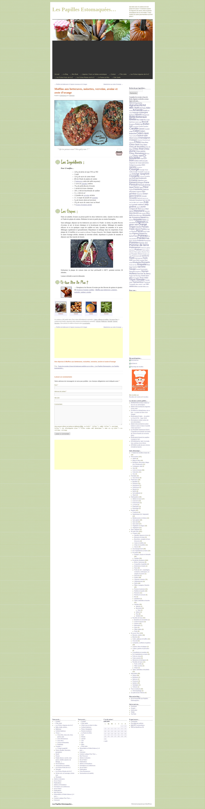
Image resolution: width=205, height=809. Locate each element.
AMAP (134, 458)
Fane (146, 182)
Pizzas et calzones (139, 589)
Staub (134, 495)
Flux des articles (137, 723)
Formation (134, 476)
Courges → (59, 746)
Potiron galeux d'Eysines (140, 252)
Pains (136, 627)
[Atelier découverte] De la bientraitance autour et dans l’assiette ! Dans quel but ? (140, 426)
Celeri (136, 131)
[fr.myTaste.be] (140, 360)
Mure (141, 215)
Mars (82, 744)
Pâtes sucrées (138, 666)
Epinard (132, 182)
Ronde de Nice (133, 264)
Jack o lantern (140, 202)
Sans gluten (136, 520)
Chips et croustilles (139, 545)
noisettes (84, 184)
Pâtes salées (138, 629)
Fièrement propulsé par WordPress (141, 804)
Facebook (134, 706)
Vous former (136, 478)
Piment (141, 233)
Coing (131, 165)
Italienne (135, 679)
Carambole (135, 126)
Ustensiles (136, 472)
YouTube (133, 714)
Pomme (133, 242)
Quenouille (138, 256)
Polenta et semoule (139, 595)
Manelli (135, 489)
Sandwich (137, 598)
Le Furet (135, 504)
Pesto (136, 631)
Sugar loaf (132, 276)
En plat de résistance (139, 560)
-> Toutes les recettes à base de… (141, 453)
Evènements (136, 502)
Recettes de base (138, 618)
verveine (86, 195)
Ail (140, 105)
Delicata (135, 178)
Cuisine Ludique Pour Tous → (62, 798)
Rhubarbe (137, 262)
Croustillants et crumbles (140, 652)
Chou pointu (140, 151)
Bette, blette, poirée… (62, 727)
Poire (135, 236)
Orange (115, 321)
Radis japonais (138, 258)
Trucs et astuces (135, 689)
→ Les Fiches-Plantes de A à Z (84, 77)
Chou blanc (143, 145)
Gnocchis (137, 575)
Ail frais (143, 108)
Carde (141, 126)
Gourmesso (136, 485)
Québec (135, 683)
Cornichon (139, 167)
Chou (137, 142)
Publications (57, 783)
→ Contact (112, 74)
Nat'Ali (134, 491)
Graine (137, 196)
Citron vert (138, 161)
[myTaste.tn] (140, 363)
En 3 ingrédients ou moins (140, 550)
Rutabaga (60, 744)
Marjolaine (139, 210)
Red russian (140, 260)
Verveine (57, 323)
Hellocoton (134, 710)
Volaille (138, 616)
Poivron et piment (86, 731)
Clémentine (145, 163)
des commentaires (138, 725)
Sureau (138, 276)
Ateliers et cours (137, 499)
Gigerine (138, 191)
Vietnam (135, 687)
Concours (135, 501)
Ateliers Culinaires (59, 779)
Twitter (133, 712)
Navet (143, 217)
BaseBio (135, 481)
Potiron (138, 249)
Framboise (137, 189)
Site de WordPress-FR (137, 727)
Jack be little (146, 200)
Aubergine (143, 112)
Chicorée (131, 142)
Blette (132, 119)
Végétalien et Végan (138, 526)
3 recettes (145, 397)
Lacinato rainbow (137, 204)
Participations (135, 497)
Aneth (145, 110)
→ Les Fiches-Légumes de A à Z (139, 74)
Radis (132, 258)
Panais (145, 226)
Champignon (144, 137)
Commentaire (58, 404)
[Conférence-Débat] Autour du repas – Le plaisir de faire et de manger (140, 412)
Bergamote (145, 115)
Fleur (146, 187)
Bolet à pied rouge (136, 122)
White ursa (145, 286)
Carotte (133, 128)
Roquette (142, 264)
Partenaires (134, 479)
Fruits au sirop (137, 656)
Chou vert (138, 155)
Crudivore (135, 512)
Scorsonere (143, 269)
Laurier (143, 207)
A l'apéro (135, 533)
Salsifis (135, 267)
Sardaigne (136, 685)
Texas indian (144, 278)
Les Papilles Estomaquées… (84, 9)
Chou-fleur (144, 142)
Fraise (131, 189)
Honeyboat (138, 200)
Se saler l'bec (135, 531)
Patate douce (135, 229)
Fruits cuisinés (137, 658)
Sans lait (135, 522)
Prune (134, 256)
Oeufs (136, 583)
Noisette (110, 321)
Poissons (137, 593)
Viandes (136, 604)
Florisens (135, 483)
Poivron (140, 240)
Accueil (57, 74)
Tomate (140, 279)
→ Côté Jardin (116, 77)
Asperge (135, 112)
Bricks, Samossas (139, 562)
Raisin (134, 260)
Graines (136, 623)
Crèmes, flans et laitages (140, 646)
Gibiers (138, 612)
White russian (138, 286)
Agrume (98, 321)
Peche (133, 231)
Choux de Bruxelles (63, 742)
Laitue (137, 207)
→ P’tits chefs (122, 74)
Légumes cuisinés (139, 579)
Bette (132, 116)
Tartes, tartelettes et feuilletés (141, 669)
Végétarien (136, 527)
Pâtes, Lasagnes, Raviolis (141, 585)
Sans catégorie (135, 529)
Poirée (141, 238)
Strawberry (138, 271)
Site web (56, 398)
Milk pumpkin (142, 213)
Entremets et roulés (139, 566)
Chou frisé (138, 148)
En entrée (135, 552)
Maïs (131, 213)
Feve (136, 187)
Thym (132, 279)
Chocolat (135, 641)
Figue (141, 187)
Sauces (136, 547)
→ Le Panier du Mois (102, 77)
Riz (135, 597)
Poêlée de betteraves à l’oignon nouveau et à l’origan (70, 84)
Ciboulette (138, 157)
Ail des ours (137, 106)
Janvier (83, 738)
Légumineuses (138, 581)
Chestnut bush (146, 140)
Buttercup (139, 124)
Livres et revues (137, 470)
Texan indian (136, 277)
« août (105, 741)
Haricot (139, 198)
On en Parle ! (58, 781)
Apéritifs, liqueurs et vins (141, 535)
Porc (137, 614)
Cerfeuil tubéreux (61, 731)
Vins (134, 474)
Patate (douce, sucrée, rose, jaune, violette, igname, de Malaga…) (64, 760)
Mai (82, 742)
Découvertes (134, 456)
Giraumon (140, 194)
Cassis (141, 129)
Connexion (134, 721)
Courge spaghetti (140, 173)
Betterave (104, 321)
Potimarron (134, 247)
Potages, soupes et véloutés (142, 554)
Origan (132, 227)
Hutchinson (136, 487)
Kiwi (130, 204)
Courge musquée (138, 172)
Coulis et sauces (139, 621)
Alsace (134, 675)
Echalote (133, 180)
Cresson (142, 176)
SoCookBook (136, 493)
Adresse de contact (60, 391)
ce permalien (86, 323)
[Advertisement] (102, 57)
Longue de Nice (135, 209)
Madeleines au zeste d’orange (113, 84)
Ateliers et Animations (60, 785)
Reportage (136, 508)
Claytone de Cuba (135, 163)
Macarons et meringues (139, 660)
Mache (143, 209)
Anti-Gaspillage (137, 691)
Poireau (143, 235)
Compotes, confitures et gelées (141, 643)
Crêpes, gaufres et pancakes (141, 648)
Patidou (144, 229)
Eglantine (140, 180)
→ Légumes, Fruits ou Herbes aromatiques (93, 74)
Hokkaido (132, 200)
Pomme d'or (143, 243)
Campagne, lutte (137, 466)
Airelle (130, 110)
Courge (134, 169)
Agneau (138, 606)
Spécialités (134, 673)
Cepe (130, 135)
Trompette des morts (135, 284)
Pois (147, 238)
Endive (145, 180)
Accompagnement (138, 549)
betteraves (79, 181)
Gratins (136, 577)
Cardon (145, 126)
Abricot (132, 103)
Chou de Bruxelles (137, 147)
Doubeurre (142, 178)
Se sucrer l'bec (113, 319)
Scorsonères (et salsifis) (63, 765)
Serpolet (132, 271)
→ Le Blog (64, 74)
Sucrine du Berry (144, 274)
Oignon (140, 222)
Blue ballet (140, 120)
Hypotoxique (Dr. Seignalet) (141, 514)
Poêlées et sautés (139, 591)
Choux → (58, 733)
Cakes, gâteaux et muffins (101, 319)
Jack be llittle (132, 202)
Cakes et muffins (139, 543)
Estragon (140, 182)
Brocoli (145, 122)
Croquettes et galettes (140, 564)
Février (83, 737)
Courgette (134, 176)
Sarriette (141, 267)
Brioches (135, 637)
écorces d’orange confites (85, 290)
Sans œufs (136, 524)
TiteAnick (71, 95)
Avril (82, 735)
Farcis (136, 568)
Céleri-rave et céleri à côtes (89, 725)
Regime (133, 510)
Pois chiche (133, 240)
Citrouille (145, 161)
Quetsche (145, 256)
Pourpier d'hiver (136, 254)
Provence (135, 681)
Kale (146, 202)
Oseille (138, 227)
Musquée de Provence (139, 216)
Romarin (145, 262)
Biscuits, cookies (137, 635)
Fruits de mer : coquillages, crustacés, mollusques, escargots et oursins (142, 571)
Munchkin (136, 215)
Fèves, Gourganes (86, 729)
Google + (133, 708)
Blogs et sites (136, 460)
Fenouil (133, 184)
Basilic (138, 114)
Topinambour (138, 282)
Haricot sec (145, 198)
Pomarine (147, 240)
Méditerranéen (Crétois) (139, 518)
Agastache (138, 103)
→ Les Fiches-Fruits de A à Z (64, 77)
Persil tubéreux (60, 763)
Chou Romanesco (137, 153)
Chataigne (133, 140)
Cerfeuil (134, 135)
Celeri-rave (142, 133)
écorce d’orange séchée (84, 205)
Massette (147, 211)
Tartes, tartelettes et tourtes (142, 600)
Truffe (144, 284)
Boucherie (139, 608)
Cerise (135, 138)
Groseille (133, 198)
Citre (141, 158)
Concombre (137, 165)
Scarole (138, 269)
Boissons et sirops (139, 537)
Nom (56, 385)
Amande (138, 110)
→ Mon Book (74, 74)
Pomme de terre (139, 244)
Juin (82, 740)
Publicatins (136, 506)
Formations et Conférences (62, 786)
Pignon (135, 233)
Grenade (144, 196)
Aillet (148, 108)
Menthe (136, 213)
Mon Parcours (58, 792)
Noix (144, 220)
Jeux (134, 468)
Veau (139, 610)
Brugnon (132, 124)
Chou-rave (134, 144)
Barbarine (132, 115)
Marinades (137, 625)
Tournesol (147, 282)
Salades (136, 558)
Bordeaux (135, 677)
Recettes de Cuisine (135, 397)
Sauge (132, 269)
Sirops (136, 667)
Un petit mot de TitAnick (138, 692)
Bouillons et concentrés (141, 620)
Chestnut (139, 140)
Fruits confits (137, 664)
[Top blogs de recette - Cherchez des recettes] (140, 367)
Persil (139, 231)
